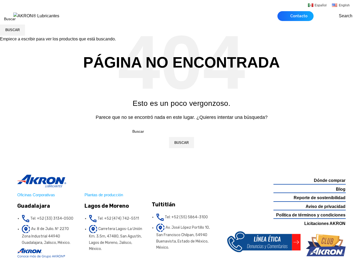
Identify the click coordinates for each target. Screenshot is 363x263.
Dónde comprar (329, 180)
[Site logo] (36, 15)
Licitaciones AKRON (324, 223)
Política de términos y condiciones (310, 215)
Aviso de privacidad (325, 206)
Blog (340, 189)
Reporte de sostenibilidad (319, 197)
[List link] (47, 219)
